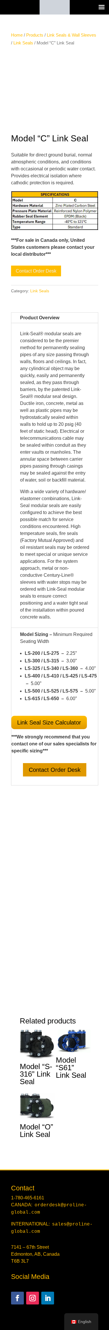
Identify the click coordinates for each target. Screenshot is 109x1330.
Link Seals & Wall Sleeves (71, 35)
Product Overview (39, 317)
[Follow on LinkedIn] (47, 1298)
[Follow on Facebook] (17, 1298)
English (84, 1321)
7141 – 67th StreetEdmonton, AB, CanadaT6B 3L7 (35, 1254)
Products (34, 35)
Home (17, 35)
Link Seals (23, 43)
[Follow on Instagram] (32, 1298)
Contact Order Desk (36, 270)
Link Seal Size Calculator (49, 722)
